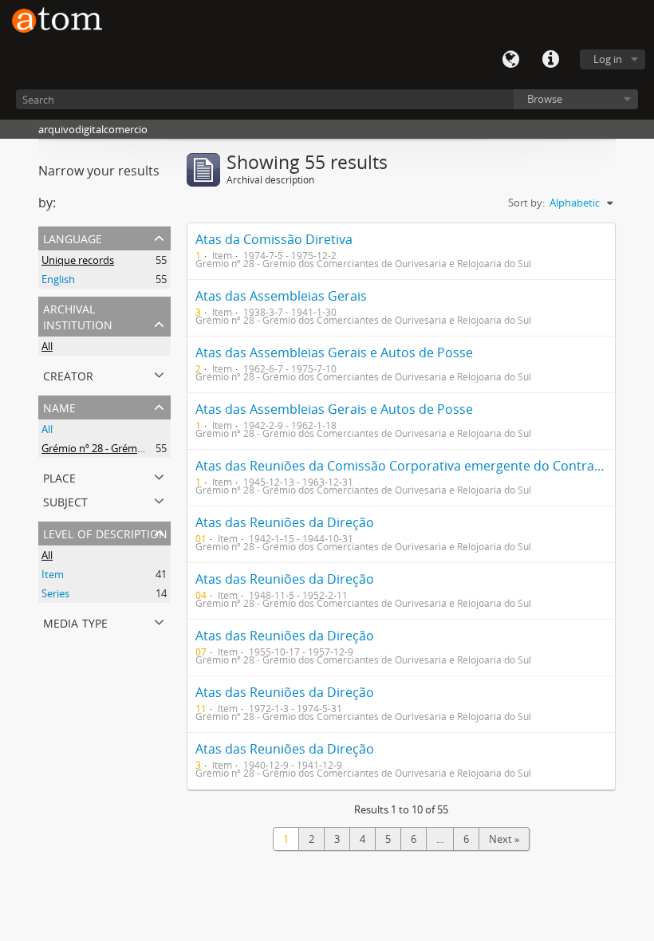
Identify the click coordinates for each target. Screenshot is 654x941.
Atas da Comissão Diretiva (274, 239)
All (47, 346)
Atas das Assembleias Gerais (281, 296)
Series (55, 593)
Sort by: (526, 202)
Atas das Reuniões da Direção (284, 522)
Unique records (77, 260)
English (58, 279)
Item (52, 574)
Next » (504, 839)
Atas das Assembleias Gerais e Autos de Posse (334, 352)
